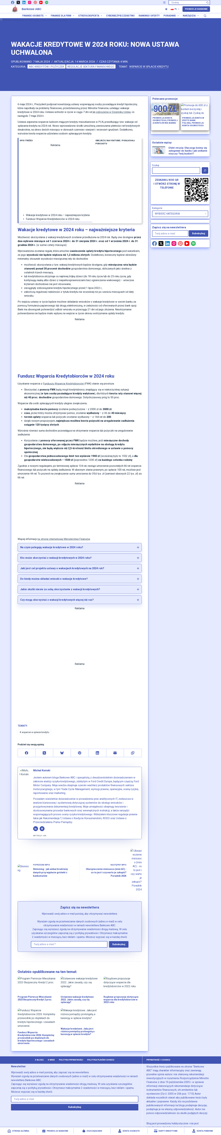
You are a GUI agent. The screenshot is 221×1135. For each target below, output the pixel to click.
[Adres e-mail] (115, 753)
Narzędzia (189, 15)
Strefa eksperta (88, 15)
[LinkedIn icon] (35, 828)
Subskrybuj (118, 944)
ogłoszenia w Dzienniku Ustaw (113, 112)
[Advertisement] (55, 180)
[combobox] (187, 2)
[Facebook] (12, 2)
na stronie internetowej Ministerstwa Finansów (63, 539)
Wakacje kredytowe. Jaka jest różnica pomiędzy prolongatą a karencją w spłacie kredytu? (77, 1031)
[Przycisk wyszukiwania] (207, 2)
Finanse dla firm (61, 15)
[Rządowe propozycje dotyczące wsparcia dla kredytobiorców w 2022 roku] (123, 984)
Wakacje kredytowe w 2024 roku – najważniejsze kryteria (58, 215)
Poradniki (170, 15)
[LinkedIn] (24, 2)
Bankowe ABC (31, 9)
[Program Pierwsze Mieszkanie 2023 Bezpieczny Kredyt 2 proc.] (37, 984)
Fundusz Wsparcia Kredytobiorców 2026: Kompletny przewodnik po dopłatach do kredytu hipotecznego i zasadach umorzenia (36, 1038)
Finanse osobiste (33, 15)
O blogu (39, 1060)
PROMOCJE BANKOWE (196, 9)
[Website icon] (42, 828)
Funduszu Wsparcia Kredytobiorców (63, 383)
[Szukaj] (205, 16)
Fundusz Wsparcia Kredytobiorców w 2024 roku (52, 219)
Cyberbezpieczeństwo (120, 15)
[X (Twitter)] (18, 2)
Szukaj (155, 165)
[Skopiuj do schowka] (133, 753)
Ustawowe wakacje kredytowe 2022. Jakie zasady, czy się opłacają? (77, 1000)
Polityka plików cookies (100, 1060)
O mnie (51, 1060)
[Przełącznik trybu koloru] (166, 9)
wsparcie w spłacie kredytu (149, 66)
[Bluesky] (62, 753)
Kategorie (157, 208)
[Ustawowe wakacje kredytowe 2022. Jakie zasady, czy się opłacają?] (80, 984)
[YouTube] (41, 2)
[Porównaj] (164, 2)
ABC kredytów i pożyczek (46, 66)
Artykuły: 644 (39, 836)
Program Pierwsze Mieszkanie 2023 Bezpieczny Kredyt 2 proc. (35, 998)
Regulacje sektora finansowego (90, 66)
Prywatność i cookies (158, 1060)
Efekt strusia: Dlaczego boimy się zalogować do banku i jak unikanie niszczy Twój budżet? (188, 150)
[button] (175, 9)
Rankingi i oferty (149, 15)
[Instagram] (29, 2)
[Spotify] (46, 2)
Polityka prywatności (71, 1060)
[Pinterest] (35, 2)
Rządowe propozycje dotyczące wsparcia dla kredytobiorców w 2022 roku (121, 1000)
